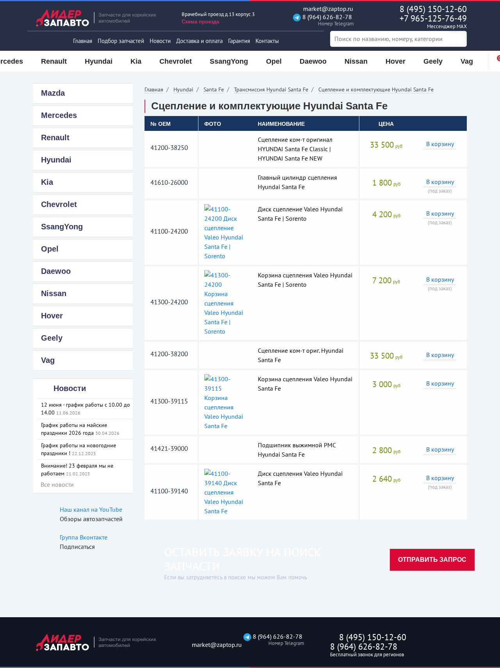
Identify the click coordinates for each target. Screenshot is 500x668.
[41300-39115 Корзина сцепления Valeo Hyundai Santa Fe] (225, 401)
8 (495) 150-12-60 (433, 9)
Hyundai (183, 89)
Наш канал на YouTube (91, 509)
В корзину (440, 144)
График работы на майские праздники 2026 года (80, 429)
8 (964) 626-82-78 (326, 20)
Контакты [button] (267, 41)
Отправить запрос (432, 559)
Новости (160, 41)
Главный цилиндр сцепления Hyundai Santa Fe (297, 182)
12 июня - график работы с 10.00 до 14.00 (85, 408)
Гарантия (239, 41)
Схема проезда (200, 22)
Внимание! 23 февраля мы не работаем (77, 469)
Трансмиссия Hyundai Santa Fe (271, 89)
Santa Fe (214, 89)
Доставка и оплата (199, 41)
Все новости (57, 484)
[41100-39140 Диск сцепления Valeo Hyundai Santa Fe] (225, 491)
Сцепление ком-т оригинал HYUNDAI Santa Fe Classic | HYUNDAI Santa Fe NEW (295, 149)
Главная (82, 41)
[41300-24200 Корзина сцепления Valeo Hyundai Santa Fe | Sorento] (225, 302)
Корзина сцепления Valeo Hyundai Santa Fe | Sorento (305, 279)
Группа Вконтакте (83, 537)
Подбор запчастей (121, 41)
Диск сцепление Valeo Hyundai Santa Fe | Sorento (300, 213)
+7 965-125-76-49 (433, 21)
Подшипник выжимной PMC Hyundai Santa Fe (297, 449)
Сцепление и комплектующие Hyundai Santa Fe (376, 89)
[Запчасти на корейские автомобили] (101, 17)
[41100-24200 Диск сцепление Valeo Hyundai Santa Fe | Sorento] (225, 232)
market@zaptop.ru (327, 9)
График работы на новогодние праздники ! (78, 449)
